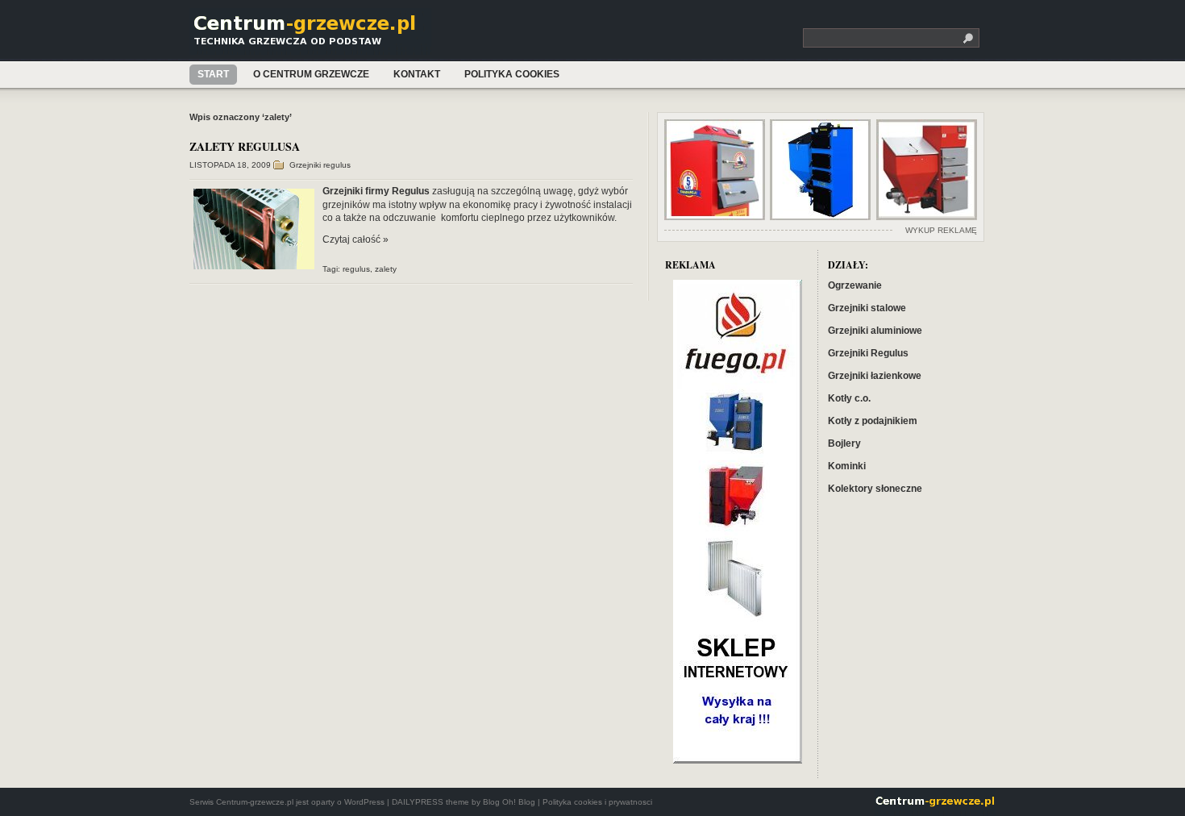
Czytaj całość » (355, 239)
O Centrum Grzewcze (311, 74)
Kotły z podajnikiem (872, 421)
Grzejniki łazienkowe (874, 375)
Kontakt (416, 74)
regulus (356, 268)
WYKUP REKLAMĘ (941, 230)
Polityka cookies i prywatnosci (597, 801)
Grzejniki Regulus (868, 353)
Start (213, 74)
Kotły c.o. (849, 398)
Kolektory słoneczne (875, 488)
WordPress (364, 801)
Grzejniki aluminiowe (875, 330)
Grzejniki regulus (320, 164)
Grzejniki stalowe (867, 308)
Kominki (847, 466)
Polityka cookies (511, 74)
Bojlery (844, 443)
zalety (386, 268)
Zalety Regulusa (244, 146)
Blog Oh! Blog (509, 801)
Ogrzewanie (855, 285)
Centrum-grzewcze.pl (312, 34)
